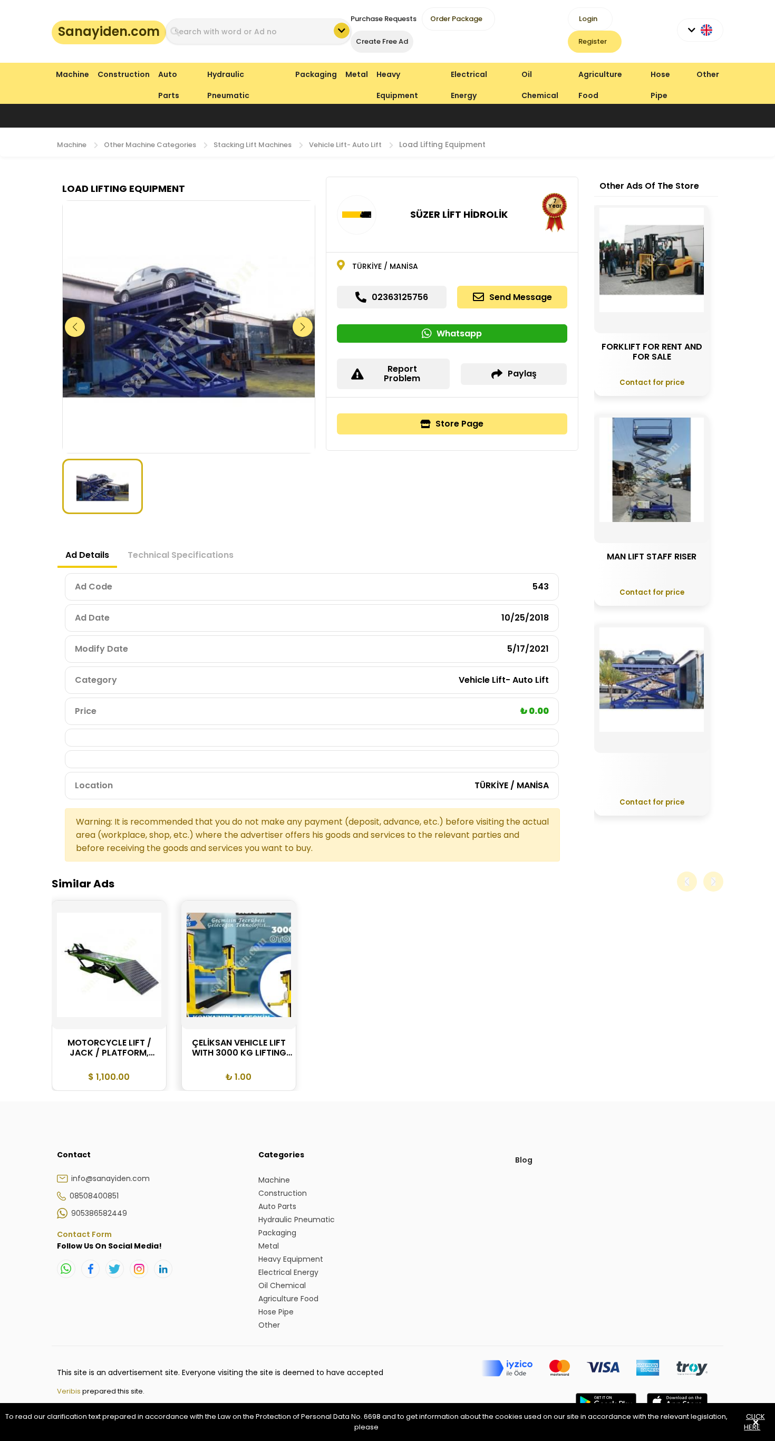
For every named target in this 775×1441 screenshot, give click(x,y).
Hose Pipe (660, 76)
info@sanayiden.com (110, 1178)
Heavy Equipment (397, 76)
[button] (303, 327)
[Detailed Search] (342, 30)
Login (588, 19)
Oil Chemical (539, 76)
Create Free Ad (382, 41)
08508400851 (94, 1196)
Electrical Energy (469, 76)
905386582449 (99, 1213)
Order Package (456, 19)
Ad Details (87, 555)
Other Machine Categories (150, 145)
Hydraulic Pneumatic (228, 76)
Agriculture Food (600, 76)
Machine (72, 74)
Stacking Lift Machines (253, 145)
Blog (523, 1160)
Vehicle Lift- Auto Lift (345, 145)
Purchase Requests (383, 19)
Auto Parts (168, 76)
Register (592, 41)
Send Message (520, 297)
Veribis (69, 1391)
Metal (356, 74)
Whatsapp (459, 333)
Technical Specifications (181, 555)
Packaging (316, 74)
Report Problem (402, 373)
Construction (124, 74)
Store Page (459, 424)
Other (707, 74)
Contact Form (84, 1234)
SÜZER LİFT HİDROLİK (459, 214)
